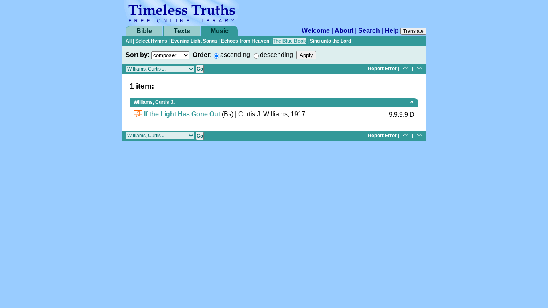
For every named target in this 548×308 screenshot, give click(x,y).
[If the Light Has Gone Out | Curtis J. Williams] (138, 114)
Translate (413, 31)
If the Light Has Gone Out (182, 114)
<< (405, 68)
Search (369, 30)
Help (392, 30)
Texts (182, 31)
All (129, 41)
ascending (235, 54)
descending (276, 54)
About (344, 30)
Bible (144, 31)
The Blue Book (289, 41)
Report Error (382, 68)
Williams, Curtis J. (154, 102)
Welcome (316, 30)
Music (220, 31)
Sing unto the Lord (330, 41)
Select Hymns (151, 41)
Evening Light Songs (194, 41)
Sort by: (138, 54)
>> (419, 68)
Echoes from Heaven (245, 41)
